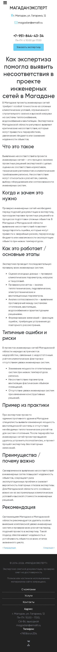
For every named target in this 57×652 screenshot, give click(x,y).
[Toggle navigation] (5, 2)
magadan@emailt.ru (28, 625)
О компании (28, 589)
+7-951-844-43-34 (28, 36)
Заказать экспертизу (29, 47)
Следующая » (49, 548)
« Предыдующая (9, 548)
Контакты (28, 602)
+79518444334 (28, 633)
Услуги (29, 595)
